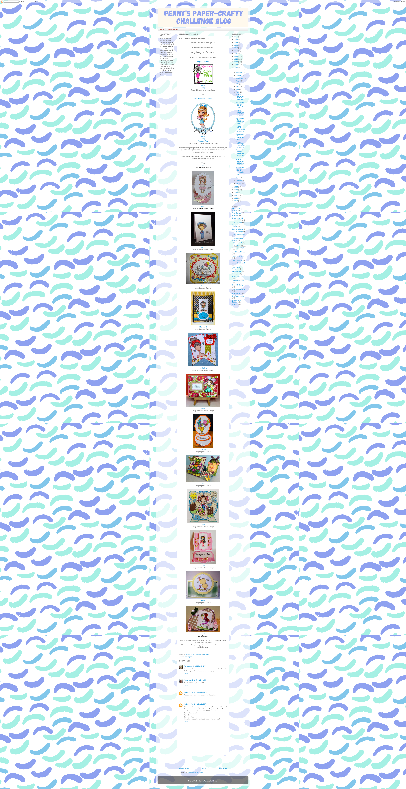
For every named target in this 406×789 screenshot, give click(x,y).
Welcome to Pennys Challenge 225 (240, 105)
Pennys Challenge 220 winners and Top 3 (240, 162)
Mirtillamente (236, 271)
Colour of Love (237, 222)
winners (234, 304)
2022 (236, 48)
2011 (236, 195)
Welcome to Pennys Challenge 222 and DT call (240, 153)
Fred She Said (237, 242)
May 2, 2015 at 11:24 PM (199, 692)
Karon (186, 680)
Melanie (203, 286)
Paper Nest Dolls (237, 276)
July (237, 84)
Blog (203, 88)
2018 (236, 59)
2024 (236, 42)
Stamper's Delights (238, 289)
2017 (236, 62)
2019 (236, 56)
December (239, 70)
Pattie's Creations (238, 281)
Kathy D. (187, 692)
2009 (236, 201)
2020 (236, 53)
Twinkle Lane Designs (236, 301)
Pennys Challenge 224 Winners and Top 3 (241, 97)
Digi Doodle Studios (238, 234)
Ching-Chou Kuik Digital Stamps (237, 219)
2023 (236, 45)
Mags (203, 206)
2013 (236, 190)
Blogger (214, 781)
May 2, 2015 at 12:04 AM (197, 680)
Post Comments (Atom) (196, 772)
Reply (186, 674)
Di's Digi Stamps (237, 231)
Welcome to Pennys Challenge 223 (240, 136)
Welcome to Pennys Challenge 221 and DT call (240, 171)
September (240, 78)
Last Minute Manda (238, 252)
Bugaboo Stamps (203, 62)
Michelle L (203, 368)
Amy (203, 483)
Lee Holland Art (237, 260)
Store (203, 86)
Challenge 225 (189, 657)
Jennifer (203, 634)
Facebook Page (203, 141)
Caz (203, 565)
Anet (203, 524)
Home (162, 29)
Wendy (186, 666)
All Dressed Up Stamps (237, 209)
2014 (236, 187)
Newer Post (184, 768)
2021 (236, 51)
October (239, 75)
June (238, 86)
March (238, 178)
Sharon (203, 450)
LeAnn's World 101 (238, 256)
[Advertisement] (203, 761)
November (239, 72)
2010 (236, 198)
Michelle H (203, 327)
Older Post (222, 768)
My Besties (235, 274)
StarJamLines (236, 293)
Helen (203, 600)
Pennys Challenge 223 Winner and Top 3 (240, 113)
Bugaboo (235, 215)
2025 (236, 39)
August (238, 81)
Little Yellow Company (236, 268)
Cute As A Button (237, 229)
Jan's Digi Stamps (238, 248)
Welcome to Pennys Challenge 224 (240, 121)
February (239, 180)
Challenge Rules (172, 29)
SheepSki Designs (238, 285)
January (239, 183)
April (237, 92)
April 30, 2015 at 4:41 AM (197, 666)
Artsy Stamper (237, 213)
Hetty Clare (236, 245)
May (237, 89)
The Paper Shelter (238, 296)
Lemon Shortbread (238, 263)
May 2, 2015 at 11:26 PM (199, 704)
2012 (236, 192)
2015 (236, 67)
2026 (236, 37)
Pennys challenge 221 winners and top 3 (240, 144)
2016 (236, 64)
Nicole (203, 408)
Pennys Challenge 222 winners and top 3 (240, 128)
